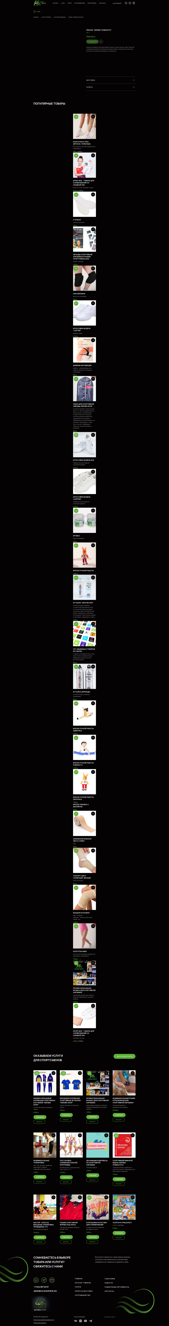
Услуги (69, 3)
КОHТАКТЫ (109, 1291)
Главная (78, 1279)
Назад (38, 11)
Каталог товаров (46, 17)
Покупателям (92, 3)
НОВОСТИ (109, 1283)
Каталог (55, 3)
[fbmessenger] (126, 3)
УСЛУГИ (78, 1287)
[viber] (130, 3)
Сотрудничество (79, 3)
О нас (63, 3)
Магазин (35, 17)
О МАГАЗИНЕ (110, 1279)
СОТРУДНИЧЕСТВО (82, 1295)
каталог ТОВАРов (83, 1283)
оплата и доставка (84, 1291)
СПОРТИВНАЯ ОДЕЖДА (59, 17)
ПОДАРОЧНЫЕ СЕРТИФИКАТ (116, 1287)
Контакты (102, 3)
